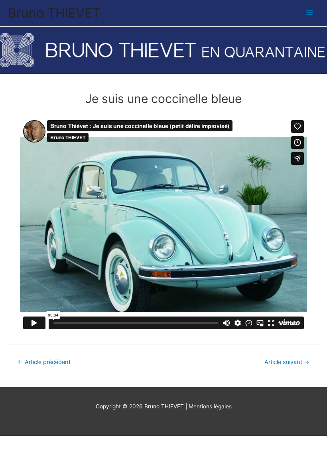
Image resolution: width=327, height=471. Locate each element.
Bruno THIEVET (54, 13)
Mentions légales (210, 406)
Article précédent (44, 362)
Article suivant (286, 362)
